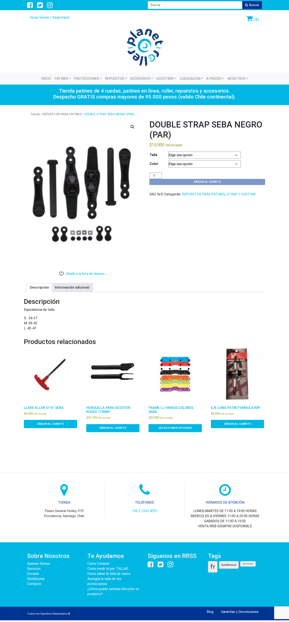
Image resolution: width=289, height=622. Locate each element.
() (256, 20)
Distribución (36, 579)
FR (212, 566)
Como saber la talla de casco (109, 574)
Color (154, 164)
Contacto (34, 584)
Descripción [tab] (39, 287)
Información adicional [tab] (72, 287)
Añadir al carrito (207, 181)
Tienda (35, 114)
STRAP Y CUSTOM (241, 194)
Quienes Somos (38, 564)
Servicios (34, 569)
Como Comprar (98, 564)
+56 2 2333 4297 (144, 511)
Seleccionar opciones (175, 427)
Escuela (33, 574)
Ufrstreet (247, 563)
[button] (132, 127)
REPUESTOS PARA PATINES (62, 114)
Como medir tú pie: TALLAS (107, 569)
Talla (153, 155)
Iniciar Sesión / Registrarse (50, 17)
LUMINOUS (228, 565)
